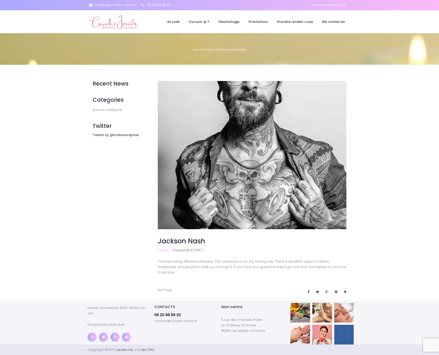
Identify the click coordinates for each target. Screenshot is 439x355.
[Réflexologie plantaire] (322, 313)
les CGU (148, 349)
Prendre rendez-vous (329, 5)
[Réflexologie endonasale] (344, 313)
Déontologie (229, 21)
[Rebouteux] (344, 334)
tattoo (210, 49)
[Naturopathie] (300, 313)
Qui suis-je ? (199, 21)
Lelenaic (164, 250)
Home (198, 49)
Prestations (258, 21)
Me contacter (333, 21)
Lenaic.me (124, 349)
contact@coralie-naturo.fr (116, 5)
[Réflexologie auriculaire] (300, 334)
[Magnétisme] (322, 334)
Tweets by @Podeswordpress (116, 135)
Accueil (173, 21)
